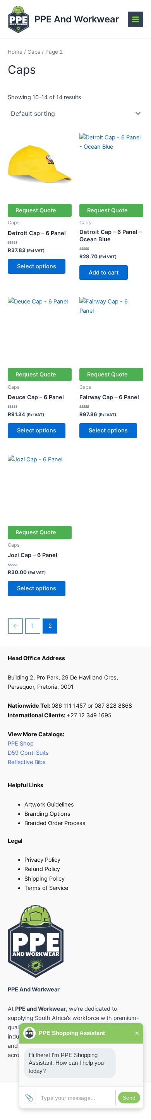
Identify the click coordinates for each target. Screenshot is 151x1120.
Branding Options (47, 813)
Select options (36, 266)
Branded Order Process (55, 823)
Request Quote (35, 210)
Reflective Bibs (27, 762)
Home (15, 52)
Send (129, 1098)
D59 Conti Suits (29, 752)
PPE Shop (21, 743)
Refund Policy (42, 869)
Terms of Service (46, 887)
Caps (33, 52)
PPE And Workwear (76, 19)
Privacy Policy (42, 859)
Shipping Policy (44, 878)
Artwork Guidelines (49, 804)
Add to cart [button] (103, 272)
